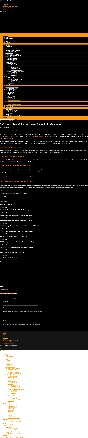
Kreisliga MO (14, 67)
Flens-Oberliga (12, 51)
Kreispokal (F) (11, 98)
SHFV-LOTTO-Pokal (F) (14, 100)
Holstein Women (12, 88)
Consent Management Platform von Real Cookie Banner (12, 437)
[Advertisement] (44, 22)
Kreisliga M (14, 64)
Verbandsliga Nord (13, 59)
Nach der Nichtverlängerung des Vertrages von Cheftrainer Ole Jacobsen (39, 136)
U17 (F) (7, 102)
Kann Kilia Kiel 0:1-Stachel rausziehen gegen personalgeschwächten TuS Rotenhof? (20, 305)
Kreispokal (11, 83)
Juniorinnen (6, 101)
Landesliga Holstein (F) (14, 92)
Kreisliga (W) (11, 93)
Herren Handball (10, 109)
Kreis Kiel (10, 66)
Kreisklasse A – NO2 (16, 70)
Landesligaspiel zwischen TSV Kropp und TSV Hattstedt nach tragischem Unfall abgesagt (21, 298)
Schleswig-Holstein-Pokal (15, 79)
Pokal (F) (8, 94)
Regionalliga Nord (10, 49)
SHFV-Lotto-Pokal (15, 81)
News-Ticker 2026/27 (6, 204)
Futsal (4, 105)
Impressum (5, 3)
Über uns (5, 117)
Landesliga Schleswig (13, 54)
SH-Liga (10, 113)
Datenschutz (5, 4)
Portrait (8, 40)
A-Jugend (8, 114)
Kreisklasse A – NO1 (16, 68)
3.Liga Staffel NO (12, 110)
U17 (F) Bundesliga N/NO (14, 104)
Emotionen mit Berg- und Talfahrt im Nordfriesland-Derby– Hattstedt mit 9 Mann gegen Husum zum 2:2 (25, 311)
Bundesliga (8, 45)
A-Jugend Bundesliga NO (14, 115)
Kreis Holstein (12, 63)
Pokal (7, 76)
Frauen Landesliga (10, 91)
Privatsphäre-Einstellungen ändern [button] (10, 6)
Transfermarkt (9, 38)
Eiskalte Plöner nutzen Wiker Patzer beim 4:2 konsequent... (16, 231)
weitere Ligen (9, 62)
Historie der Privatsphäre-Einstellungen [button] (11, 7)
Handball (5, 108)
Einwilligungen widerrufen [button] (8, 9)
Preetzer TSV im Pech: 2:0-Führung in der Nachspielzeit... (16, 247)
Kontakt (4, 5)
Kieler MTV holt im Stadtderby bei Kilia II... (12, 252)
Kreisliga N (14, 72)
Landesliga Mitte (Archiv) (14, 55)
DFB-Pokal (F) (11, 96)
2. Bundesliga (9, 46)
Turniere (8, 42)
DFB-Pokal (11, 77)
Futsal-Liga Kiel (9, 106)
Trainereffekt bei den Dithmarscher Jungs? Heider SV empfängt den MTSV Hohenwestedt (21, 324)
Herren (4, 44)
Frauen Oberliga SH (11, 89)
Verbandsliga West (13, 61)
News (7, 37)
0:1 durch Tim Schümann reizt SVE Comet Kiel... (14, 236)
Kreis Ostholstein (12, 74)
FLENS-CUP (14, 80)
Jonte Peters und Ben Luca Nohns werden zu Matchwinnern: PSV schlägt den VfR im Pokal (22, 318)
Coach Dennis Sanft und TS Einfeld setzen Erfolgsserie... (16, 215)
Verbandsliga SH (10, 57)
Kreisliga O (14, 75)
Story (7, 41)
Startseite (5, 36)
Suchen (15, 119)
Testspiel (8, 84)
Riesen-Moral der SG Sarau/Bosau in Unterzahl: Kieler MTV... (17, 220)
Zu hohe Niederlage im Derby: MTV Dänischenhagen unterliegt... (18, 210)
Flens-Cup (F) (11, 97)
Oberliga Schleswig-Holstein (13, 50)
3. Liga (7, 47)
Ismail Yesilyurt (4, 127)
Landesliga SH (9, 53)
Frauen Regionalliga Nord (12, 87)
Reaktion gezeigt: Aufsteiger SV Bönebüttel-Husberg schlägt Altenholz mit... (21, 226)
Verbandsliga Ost (12, 58)
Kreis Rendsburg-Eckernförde (16, 71)
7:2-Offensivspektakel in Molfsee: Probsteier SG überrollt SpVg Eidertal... (21, 241)
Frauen (4, 85)
